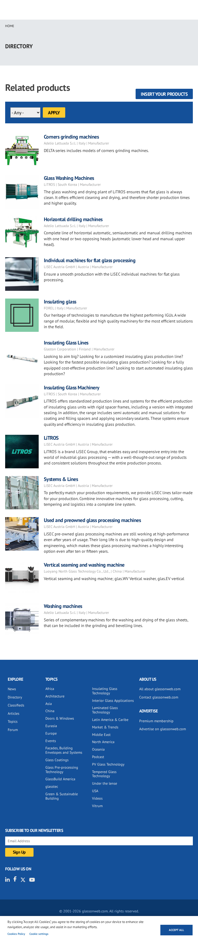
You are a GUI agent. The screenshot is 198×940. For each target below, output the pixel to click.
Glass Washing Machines (69, 178)
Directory (15, 697)
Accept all (176, 930)
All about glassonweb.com (159, 689)
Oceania (98, 749)
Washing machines (63, 606)
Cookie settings (38, 934)
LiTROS (51, 438)
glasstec (51, 786)
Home (9, 26)
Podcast (98, 756)
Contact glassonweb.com (158, 697)
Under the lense (104, 783)
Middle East (101, 734)
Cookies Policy (16, 934)
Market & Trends (105, 727)
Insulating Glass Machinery (72, 387)
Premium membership (156, 721)
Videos (97, 798)
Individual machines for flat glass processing (90, 260)
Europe (51, 733)
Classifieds (16, 705)
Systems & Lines (61, 479)
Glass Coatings (57, 760)
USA (95, 791)
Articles (13, 713)
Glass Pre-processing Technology (61, 769)
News (12, 689)
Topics (13, 721)
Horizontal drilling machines (73, 219)
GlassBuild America (60, 779)
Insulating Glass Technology (104, 690)
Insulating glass (60, 302)
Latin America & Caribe (110, 719)
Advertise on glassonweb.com (162, 729)
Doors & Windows (59, 718)
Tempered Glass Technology (104, 773)
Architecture (54, 696)
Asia (48, 703)
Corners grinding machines (71, 137)
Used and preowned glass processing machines (92, 520)
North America (103, 742)
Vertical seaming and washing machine (84, 565)
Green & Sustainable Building (61, 796)
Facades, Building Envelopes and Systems (63, 750)
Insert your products (164, 94)
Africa (49, 688)
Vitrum (97, 806)
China (49, 711)
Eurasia (51, 726)
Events (50, 740)
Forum (13, 729)
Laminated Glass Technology (105, 709)
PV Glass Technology (108, 764)
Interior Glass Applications (113, 700)
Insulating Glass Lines (66, 343)
